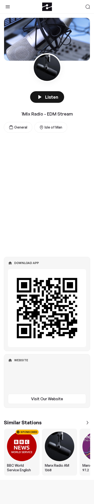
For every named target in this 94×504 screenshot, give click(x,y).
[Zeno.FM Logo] (47, 6)
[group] (47, 452)
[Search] (87, 6)
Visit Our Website (47, 398)
